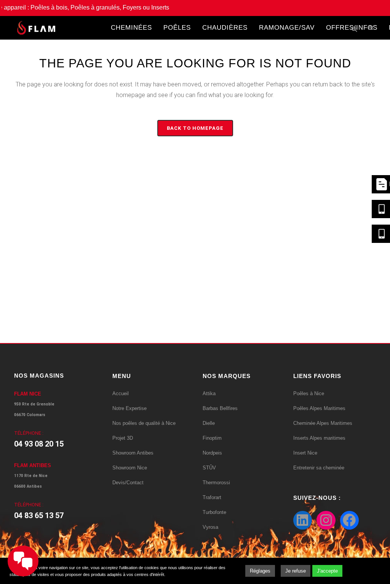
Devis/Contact (128, 482)
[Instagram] (326, 520)
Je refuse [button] (295, 571)
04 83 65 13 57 (39, 515)
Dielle (209, 423)
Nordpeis (212, 453)
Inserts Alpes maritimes (319, 438)
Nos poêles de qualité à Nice (144, 423)
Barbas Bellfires (220, 408)
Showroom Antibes (132, 453)
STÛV (209, 468)
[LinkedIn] (302, 520)
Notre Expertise (129, 408)
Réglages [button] (260, 571)
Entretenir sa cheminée (318, 468)
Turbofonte (214, 512)
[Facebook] (349, 520)
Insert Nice (305, 453)
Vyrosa (210, 527)
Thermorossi (216, 482)
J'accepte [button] (327, 571)
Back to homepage (195, 128)
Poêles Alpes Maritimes (319, 408)
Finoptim (212, 438)
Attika (209, 393)
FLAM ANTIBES (32, 465)
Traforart (212, 497)
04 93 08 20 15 (39, 443)
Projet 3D (122, 438)
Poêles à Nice (308, 393)
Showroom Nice (129, 468)
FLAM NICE (27, 394)
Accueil (120, 393)
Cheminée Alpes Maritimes (322, 423)
